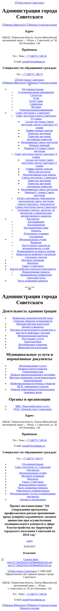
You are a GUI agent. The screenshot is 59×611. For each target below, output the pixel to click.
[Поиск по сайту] (26, 287)
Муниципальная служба (32, 239)
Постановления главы (36, 227)
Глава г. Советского (33, 266)
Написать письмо (29, 602)
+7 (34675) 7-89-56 (36, 56)
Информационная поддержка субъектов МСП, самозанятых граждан (32, 385)
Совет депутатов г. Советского (33, 112)
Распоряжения (36, 221)
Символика (36, 104)
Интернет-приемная (33, 260)
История (36, 107)
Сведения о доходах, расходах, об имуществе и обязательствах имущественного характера (36, 213)
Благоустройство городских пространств (33, 269)
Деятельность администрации (32, 490)
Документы (32, 218)
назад (30, 540)
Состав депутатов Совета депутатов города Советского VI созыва (39, 124)
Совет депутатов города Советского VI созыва (36, 117)
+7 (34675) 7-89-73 (32, 74)
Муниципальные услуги (33, 365)
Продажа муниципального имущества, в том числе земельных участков (33, 331)
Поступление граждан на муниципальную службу (36, 247)
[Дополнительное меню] (29, 84)
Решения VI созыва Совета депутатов (39, 150)
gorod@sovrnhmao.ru (33, 61)
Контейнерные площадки (33, 344)
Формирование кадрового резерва (36, 251)
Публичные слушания (36, 233)
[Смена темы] (32, 287)
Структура (36, 95)
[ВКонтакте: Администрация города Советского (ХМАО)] (29, 24)
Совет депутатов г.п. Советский (33, 467)
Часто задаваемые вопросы (33, 280)
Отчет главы (36, 101)
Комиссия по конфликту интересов (36, 254)
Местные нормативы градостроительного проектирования (33, 379)
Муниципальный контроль (33, 335)
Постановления (36, 224)
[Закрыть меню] (29, 288)
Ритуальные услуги (33, 338)
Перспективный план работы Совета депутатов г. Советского (39, 176)
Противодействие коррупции (32, 324)
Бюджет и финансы (33, 326)
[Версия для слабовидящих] (29, 287)
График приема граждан (39, 130)
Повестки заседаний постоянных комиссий (39, 138)
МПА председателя (39, 171)
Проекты (36, 230)
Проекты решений (39, 145)
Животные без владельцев (33, 347)
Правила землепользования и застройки (32, 374)
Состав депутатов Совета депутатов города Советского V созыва (39, 163)
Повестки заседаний (39, 133)
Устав (36, 98)
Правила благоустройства (32, 368)
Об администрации (33, 89)
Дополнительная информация (36, 109)
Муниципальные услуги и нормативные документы (33, 495)
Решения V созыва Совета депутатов (39, 194)
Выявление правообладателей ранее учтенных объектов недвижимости (33, 319)
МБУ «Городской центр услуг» (33, 406)
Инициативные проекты (36, 271)
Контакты (32, 263)
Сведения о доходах (36, 257)
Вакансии (36, 242)
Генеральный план (32, 371)
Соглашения (36, 236)
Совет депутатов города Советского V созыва (36, 155)
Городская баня (32, 341)
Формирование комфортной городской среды (36, 276)
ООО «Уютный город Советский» (33, 409)
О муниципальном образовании (36, 92)
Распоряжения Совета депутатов (39, 142)
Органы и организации (33, 499)
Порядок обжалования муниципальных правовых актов (33, 391)
